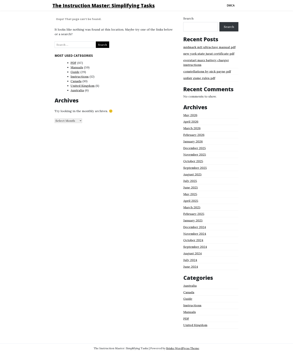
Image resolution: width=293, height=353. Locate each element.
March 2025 (191, 207)
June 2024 (190, 267)
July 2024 (190, 260)
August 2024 (192, 253)
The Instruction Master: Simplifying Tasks (103, 5)
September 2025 (195, 168)
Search (188, 18)
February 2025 (193, 214)
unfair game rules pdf (199, 78)
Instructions (80, 76)
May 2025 (190, 194)
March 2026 (192, 128)
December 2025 (194, 148)
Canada (76, 81)
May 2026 (190, 115)
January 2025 (193, 220)
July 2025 (190, 181)
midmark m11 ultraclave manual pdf (209, 47)
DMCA (231, 5)
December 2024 (194, 227)
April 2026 (190, 121)
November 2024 (194, 234)
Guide (75, 72)
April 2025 (190, 201)
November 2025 (194, 154)
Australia (77, 90)
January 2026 (193, 141)
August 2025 (192, 174)
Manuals (77, 67)
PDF (73, 63)
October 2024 (193, 240)
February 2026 (193, 135)
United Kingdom (83, 86)
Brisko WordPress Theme (182, 348)
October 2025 (193, 161)
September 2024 (195, 247)
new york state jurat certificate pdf (208, 54)
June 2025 (190, 187)
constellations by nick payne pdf (207, 71)
